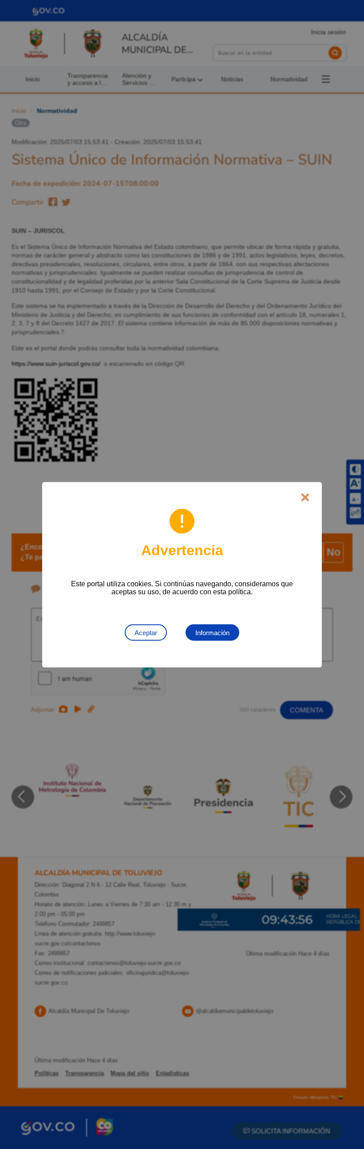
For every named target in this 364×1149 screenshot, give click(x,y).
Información (212, 632)
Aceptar (146, 632)
